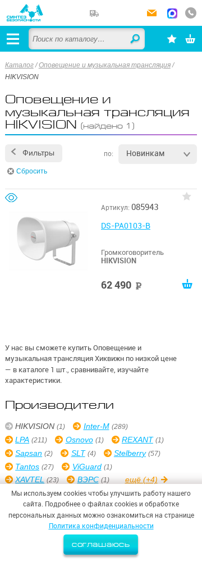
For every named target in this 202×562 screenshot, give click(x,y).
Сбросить (31, 171)
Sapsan (28, 453)
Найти (135, 39)
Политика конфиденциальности (101, 526)
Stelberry (130, 453)
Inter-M (96, 426)
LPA (22, 439)
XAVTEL (29, 479)
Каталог (19, 65)
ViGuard (86, 466)
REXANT (137, 439)
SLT (78, 453)
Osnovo (79, 439)
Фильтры (38, 152)
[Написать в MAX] (172, 14)
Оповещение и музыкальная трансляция (105, 65)
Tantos (27, 466)
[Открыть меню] (13, 39)
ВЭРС (87, 479)
